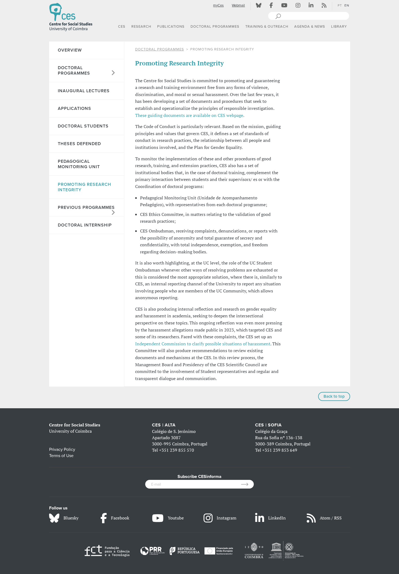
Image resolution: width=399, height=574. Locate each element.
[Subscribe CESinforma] (247, 484)
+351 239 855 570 (176, 450)
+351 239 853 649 (279, 450)
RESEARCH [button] (141, 26)
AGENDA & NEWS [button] (309, 26)
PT (340, 5)
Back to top (334, 396)
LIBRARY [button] (339, 26)
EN (346, 5)
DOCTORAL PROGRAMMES (159, 49)
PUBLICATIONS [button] (171, 26)
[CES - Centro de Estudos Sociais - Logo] (71, 16)
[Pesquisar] (278, 16)
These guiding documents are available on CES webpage (189, 115)
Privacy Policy (62, 449)
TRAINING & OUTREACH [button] (266, 26)
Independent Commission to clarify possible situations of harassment (202, 344)
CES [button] (121, 26)
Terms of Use (61, 455)
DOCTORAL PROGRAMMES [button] (215, 26)
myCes (218, 5)
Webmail (238, 5)
